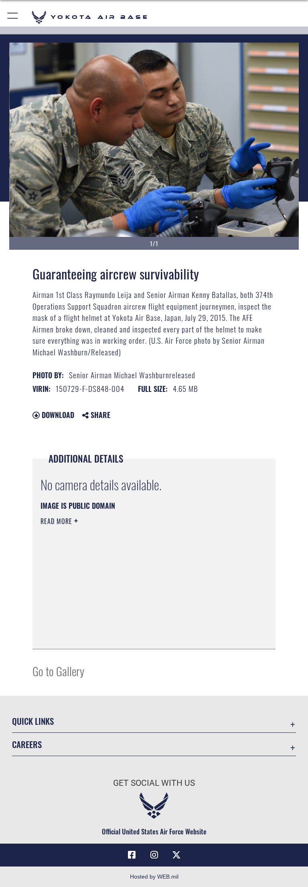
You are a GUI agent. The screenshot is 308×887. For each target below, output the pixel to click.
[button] (13, 17)
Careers (27, 744)
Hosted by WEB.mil (154, 876)
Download (57, 415)
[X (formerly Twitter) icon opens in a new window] (176, 855)
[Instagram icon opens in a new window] (154, 855)
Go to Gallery (58, 670)
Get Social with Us (154, 783)
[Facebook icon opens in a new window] (132, 855)
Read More (57, 521)
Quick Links (33, 721)
